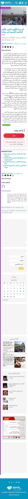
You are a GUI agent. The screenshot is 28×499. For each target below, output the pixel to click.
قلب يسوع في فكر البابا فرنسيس (15, 391)
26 (20, 293)
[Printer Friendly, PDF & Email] (6, 125)
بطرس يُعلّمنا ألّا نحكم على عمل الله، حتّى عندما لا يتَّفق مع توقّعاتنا (8, 343)
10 (14, 288)
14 (4, 291)
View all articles (6, 191)
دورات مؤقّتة (7, 8)
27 (23, 293)
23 (10, 293)
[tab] (8, 418)
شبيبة (2, 8)
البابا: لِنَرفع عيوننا (12, 398)
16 (10, 291)
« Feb (4, 299)
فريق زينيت (24, 43)
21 (4, 293)
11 (17, 288)
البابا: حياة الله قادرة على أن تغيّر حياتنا (16, 376)
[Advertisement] (14, 233)
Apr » (7, 299)
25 (17, 293)
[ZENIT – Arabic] (8, 3)
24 (14, 293)
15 (7, 291)
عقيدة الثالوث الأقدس (13, 405)
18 (17, 291)
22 (7, 293)
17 (14, 291)
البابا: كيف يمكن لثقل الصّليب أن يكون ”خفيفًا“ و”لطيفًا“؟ (16, 384)
